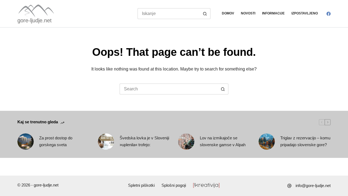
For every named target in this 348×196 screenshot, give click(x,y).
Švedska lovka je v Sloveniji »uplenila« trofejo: (144, 141)
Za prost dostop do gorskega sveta (55, 141)
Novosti (248, 13)
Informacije (273, 13)
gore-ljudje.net (34, 20)
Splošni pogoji (173, 185)
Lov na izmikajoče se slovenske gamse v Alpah (223, 141)
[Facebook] (329, 14)
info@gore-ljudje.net (313, 185)
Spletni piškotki (141, 185)
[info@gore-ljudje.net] (289, 186)
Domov (228, 13)
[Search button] (205, 13)
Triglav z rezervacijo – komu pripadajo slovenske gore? (305, 141)
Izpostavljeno (304, 13)
